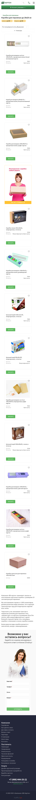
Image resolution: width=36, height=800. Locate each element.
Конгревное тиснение (8, 763)
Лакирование (5, 749)
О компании (5, 737)
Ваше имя (9, 681)
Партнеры (4, 734)
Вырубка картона (7, 773)
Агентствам (5, 739)
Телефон (9, 686)
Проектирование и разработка (11, 771)
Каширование (5, 758)
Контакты (4, 741)
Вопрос (9, 697)
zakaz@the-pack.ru (18, 783)
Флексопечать (6, 751)
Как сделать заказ (7, 728)
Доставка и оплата (7, 730)
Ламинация (5, 747)
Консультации (5, 775)
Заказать (11, 72)
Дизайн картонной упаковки (10, 768)
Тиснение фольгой (7, 754)
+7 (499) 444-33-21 (18, 779)
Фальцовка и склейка (8, 761)
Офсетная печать (7, 756)
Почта (8, 692)
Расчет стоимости (18, 202)
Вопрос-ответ (5, 732)
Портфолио (5, 725)
